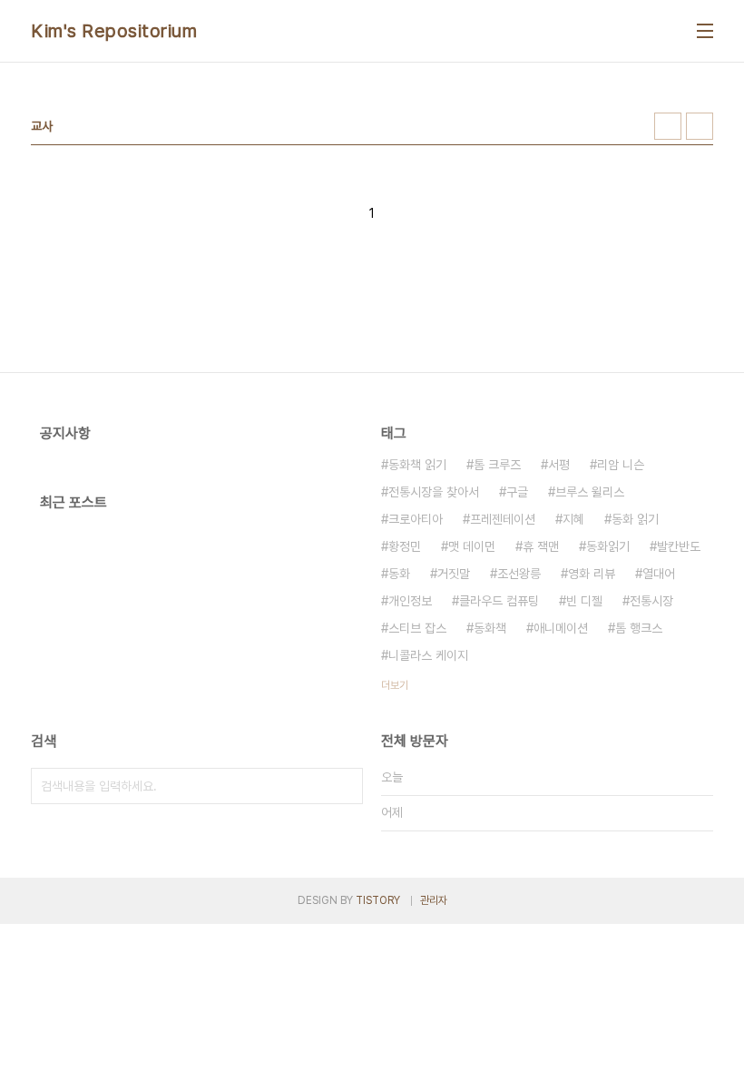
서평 (559, 464)
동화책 (490, 628)
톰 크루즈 (497, 464)
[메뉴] (705, 31)
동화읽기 (608, 546)
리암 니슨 (620, 464)
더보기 (394, 685)
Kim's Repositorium (114, 31)
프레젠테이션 (502, 519)
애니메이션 (561, 628)
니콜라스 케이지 (428, 655)
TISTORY (378, 900)
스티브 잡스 (417, 628)
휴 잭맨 (541, 546)
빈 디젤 (584, 601)
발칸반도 (678, 546)
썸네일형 (667, 126)
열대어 (658, 573)
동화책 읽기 (417, 464)
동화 (399, 573)
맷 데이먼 (471, 546)
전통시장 (651, 601)
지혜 (573, 519)
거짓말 (453, 573)
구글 (517, 492)
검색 (345, 786)
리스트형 (699, 126)
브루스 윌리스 (589, 492)
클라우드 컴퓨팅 (499, 601)
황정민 (404, 546)
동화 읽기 (635, 519)
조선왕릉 (519, 573)
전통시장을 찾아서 (433, 492)
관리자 (433, 900)
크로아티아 (415, 519)
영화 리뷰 (591, 573)
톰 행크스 (638, 628)
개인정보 (410, 601)
